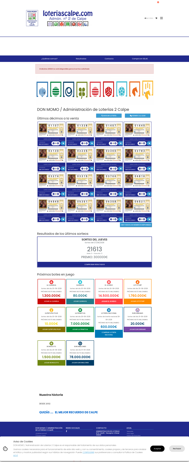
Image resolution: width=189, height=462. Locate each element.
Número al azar (138, 116)
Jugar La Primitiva (80, 329)
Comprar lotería (41, 435)
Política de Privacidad (133, 435)
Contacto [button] (109, 58)
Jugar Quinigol (80, 301)
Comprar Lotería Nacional (109, 333)
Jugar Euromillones (80, 363)
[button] (44, 93)
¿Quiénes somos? (41, 433)
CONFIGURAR (88, 452)
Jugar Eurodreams (138, 329)
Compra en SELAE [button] (140, 58)
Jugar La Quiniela (51, 301)
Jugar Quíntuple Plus (51, 329)
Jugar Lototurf (137, 301)
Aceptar (157, 448)
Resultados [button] (81, 58)
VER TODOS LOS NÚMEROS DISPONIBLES (136, 225)
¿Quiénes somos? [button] (49, 58)
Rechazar (177, 448)
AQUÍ (15, 455)
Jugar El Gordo (108, 301)
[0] (157, 18)
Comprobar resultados (94, 264)
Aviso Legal (130, 433)
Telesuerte (130, 431)
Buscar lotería (109, 116)
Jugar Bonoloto (51, 363)
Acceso (149, 18)
